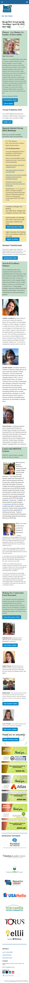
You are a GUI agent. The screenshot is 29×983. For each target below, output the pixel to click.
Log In (4, 952)
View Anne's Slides (10, 729)
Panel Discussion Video (12, 617)
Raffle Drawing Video (11, 739)
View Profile (10, 952)
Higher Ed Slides (12, 239)
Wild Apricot (14, 981)
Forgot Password (6, 955)
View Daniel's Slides (10, 704)
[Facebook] (3, 972)
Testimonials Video (10, 258)
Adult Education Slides (15, 227)
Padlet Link (7, 122)
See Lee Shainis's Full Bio (10, 96)
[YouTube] (13, 972)
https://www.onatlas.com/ (13, 155)
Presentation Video (10, 100)
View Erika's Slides (10, 645)
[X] (7, 972)
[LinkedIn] (10, 972)
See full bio (13, 641)
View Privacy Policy (7, 957)
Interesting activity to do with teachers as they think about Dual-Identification (15, 183)
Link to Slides (8, 103)
